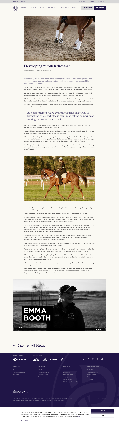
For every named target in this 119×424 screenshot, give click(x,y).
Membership (52, 8)
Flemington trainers (43, 377)
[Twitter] (93, 359)
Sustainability (66, 372)
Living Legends (67, 377)
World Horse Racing (68, 374)
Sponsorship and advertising (95, 377)
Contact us (16, 377)
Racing (42, 8)
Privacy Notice (102, 398)
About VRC (22, 8)
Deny (102, 415)
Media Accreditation (92, 372)
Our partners (90, 379)
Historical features (43, 374)
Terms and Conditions (19, 372)
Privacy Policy (17, 370)
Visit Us (34, 8)
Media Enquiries (91, 374)
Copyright (16, 374)
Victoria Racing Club (19, 1)
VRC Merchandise (43, 370)
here (78, 416)
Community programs (68, 370)
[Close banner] (116, 409)
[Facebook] (88, 359)
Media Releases (91, 370)
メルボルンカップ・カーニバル (71, 382)
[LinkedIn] (83, 359)
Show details (25, 420)
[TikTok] (102, 359)
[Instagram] (98, 359)
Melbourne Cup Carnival (68, 8)
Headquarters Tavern (43, 372)
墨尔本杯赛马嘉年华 (68, 379)
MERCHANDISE (87, 8)
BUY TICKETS (100, 8)
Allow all (102, 410)
